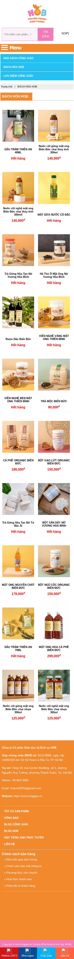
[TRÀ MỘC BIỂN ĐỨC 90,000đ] (54, 375)
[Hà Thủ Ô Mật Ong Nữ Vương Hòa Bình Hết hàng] (54, 250)
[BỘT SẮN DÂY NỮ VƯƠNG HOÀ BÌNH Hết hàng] (54, 499)
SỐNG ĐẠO (11, 817)
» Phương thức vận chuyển (20, 872)
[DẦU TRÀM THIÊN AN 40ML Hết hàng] (18, 126)
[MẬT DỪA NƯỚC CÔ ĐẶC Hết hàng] (54, 188)
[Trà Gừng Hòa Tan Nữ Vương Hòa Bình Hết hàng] (18, 250)
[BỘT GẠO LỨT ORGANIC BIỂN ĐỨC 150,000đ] (54, 437)
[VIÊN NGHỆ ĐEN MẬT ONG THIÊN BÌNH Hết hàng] (18, 375)
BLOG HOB (11, 831)
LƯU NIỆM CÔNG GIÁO (18, 75)
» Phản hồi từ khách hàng (19, 885)
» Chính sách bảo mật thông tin (23, 866)
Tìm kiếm (45, 34)
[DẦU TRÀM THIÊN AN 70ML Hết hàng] (18, 623)
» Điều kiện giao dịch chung (20, 859)
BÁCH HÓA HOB (13, 67)
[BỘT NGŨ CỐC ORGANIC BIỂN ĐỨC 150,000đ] (54, 561)
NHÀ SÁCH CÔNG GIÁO (18, 58)
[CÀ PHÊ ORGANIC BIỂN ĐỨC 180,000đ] (18, 437)
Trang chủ (6, 86)
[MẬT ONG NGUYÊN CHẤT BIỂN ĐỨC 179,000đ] (18, 561)
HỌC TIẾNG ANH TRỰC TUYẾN (24, 837)
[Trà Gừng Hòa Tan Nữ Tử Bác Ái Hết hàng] (18, 499)
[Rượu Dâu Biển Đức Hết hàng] (18, 312)
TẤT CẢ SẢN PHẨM (16, 811)
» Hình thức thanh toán (18, 879)
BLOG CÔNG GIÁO (16, 824)
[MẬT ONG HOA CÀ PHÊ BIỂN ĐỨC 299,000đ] (54, 623)
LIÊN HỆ (9, 844)
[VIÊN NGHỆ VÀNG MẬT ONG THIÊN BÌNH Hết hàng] (54, 312)
